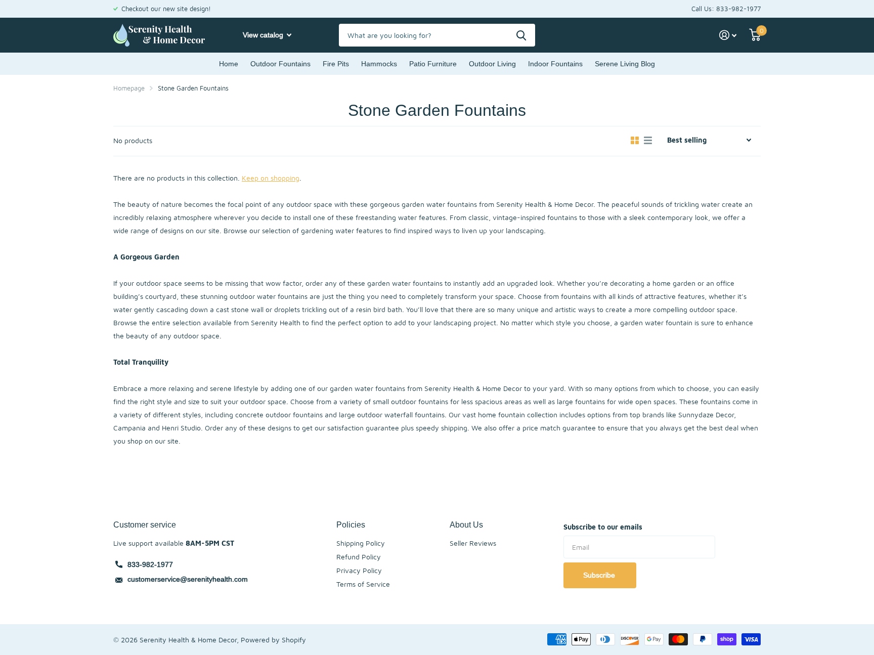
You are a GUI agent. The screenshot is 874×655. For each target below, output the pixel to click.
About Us (466, 524)
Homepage (129, 88)
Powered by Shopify (273, 639)
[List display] (648, 140)
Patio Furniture (433, 64)
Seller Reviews (473, 543)
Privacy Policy (359, 570)
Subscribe (600, 575)
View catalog (264, 35)
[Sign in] (728, 35)
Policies (350, 524)
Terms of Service (363, 584)
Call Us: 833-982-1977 (726, 9)
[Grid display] (635, 140)
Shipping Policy (360, 543)
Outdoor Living (492, 64)
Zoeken (521, 35)
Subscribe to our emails (602, 526)
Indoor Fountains (555, 64)
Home (228, 64)
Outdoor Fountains (280, 64)
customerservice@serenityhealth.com (187, 579)
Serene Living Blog (625, 64)
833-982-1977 (150, 564)
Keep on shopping (270, 177)
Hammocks (379, 64)
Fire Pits (336, 64)
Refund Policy (358, 556)
